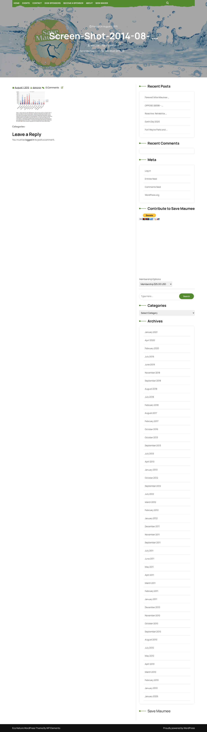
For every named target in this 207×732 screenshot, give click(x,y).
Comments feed (153, 186)
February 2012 (152, 510)
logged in (29, 139)
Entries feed (151, 178)
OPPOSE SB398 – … (154, 105)
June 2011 (149, 558)
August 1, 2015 (22, 87)
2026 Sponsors (52, 3)
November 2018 (152, 372)
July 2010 (149, 647)
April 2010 (149, 663)
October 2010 (151, 623)
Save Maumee (87, 50)
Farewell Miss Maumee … (157, 97)
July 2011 (149, 550)
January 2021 (151, 332)
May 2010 (149, 655)
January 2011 (151, 599)
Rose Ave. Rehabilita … (155, 113)
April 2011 (149, 574)
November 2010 (152, 615)
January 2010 (151, 688)
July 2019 (149, 356)
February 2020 (152, 348)
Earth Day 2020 (152, 121)
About (89, 3)
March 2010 (150, 672)
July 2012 (149, 494)
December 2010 (152, 607)
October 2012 (151, 477)
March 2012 (150, 502)
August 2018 (151, 388)
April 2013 (149, 461)
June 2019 (150, 364)
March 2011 (150, 583)
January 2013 (151, 469)
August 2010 (151, 639)
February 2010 (152, 680)
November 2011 (152, 534)
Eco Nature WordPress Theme (27, 728)
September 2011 (153, 542)
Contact (37, 3)
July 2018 (149, 396)
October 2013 (151, 437)
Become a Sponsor (73, 3)
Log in (148, 170)
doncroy (37, 87)
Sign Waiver (101, 3)
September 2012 (153, 485)
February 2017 (151, 421)
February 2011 (151, 591)
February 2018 (152, 405)
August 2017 (151, 413)
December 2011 (152, 526)
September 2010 (153, 631)
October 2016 (151, 429)
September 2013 (153, 445)
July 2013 (149, 453)
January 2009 (151, 696)
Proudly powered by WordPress (179, 728)
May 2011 (149, 566)
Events (26, 3)
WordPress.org (152, 194)
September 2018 (153, 380)
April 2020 (150, 340)
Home (16, 3)
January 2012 (151, 518)
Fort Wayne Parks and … (156, 129)
